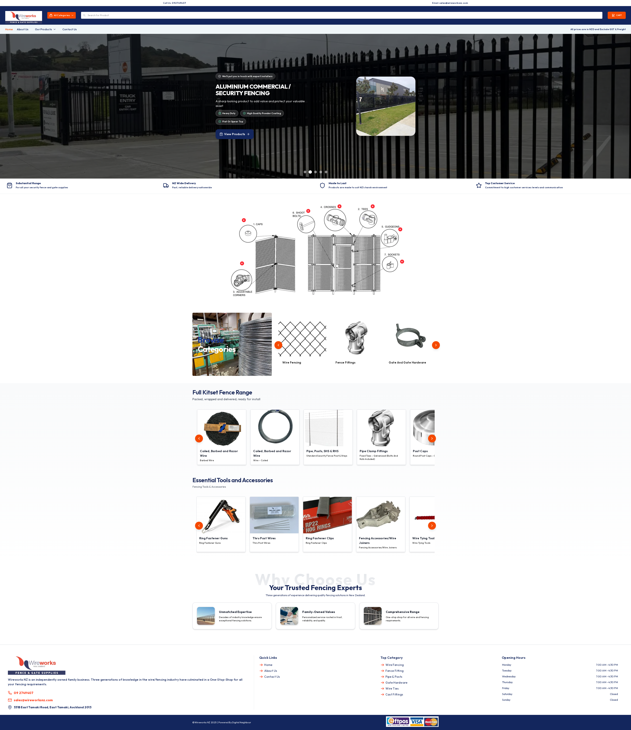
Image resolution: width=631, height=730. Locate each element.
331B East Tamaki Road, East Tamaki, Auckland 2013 (52, 707)
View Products (234, 136)
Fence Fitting (395, 671)
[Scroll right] (436, 345)
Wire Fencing (395, 665)
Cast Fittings (394, 694)
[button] (221, 437)
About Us (22, 29)
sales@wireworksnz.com (453, 2)
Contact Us (69, 29)
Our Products (43, 29)
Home (9, 29)
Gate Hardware (396, 682)
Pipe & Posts (394, 677)
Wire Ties (392, 688)
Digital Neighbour (241, 722)
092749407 (179, 2)
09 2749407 (23, 693)
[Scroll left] (278, 345)
